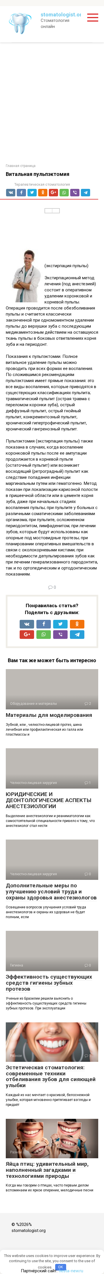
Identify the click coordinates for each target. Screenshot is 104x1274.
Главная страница (21, 166)
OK (60, 1267)
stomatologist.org (63, 15)
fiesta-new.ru (71, 1270)
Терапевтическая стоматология (42, 184)
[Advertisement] (52, 103)
